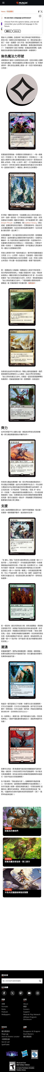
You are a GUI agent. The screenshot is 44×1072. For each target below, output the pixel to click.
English (16, 31)
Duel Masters (28, 1034)
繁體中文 (8, 31)
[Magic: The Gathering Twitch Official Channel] (20, 993)
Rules (4, 1009)
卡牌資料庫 (6, 1039)
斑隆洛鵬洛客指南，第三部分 (22, 863)
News (3, 11)
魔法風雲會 (6, 1031)
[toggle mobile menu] (3, 2)
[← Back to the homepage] (22, 2)
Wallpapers (6, 1014)
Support (26, 1012)
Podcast (5, 1012)
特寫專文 (10, 11)
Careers (26, 1009)
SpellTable (5, 1044)
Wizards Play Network (31, 1014)
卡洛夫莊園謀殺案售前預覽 (22, 894)
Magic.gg (5, 1034)
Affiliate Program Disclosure (30, 1018)
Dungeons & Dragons (31, 1031)
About (25, 1004)
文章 (3, 1004)
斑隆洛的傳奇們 (22, 832)
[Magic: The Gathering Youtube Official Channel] (29, 993)
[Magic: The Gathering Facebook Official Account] (4, 993)
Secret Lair (6, 1042)
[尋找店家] (40, 980)
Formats (5, 1006)
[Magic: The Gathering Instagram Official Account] (37, 993)
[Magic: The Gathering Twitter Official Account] (12, 993)
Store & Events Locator (11, 1036)
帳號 (25, 1006)
